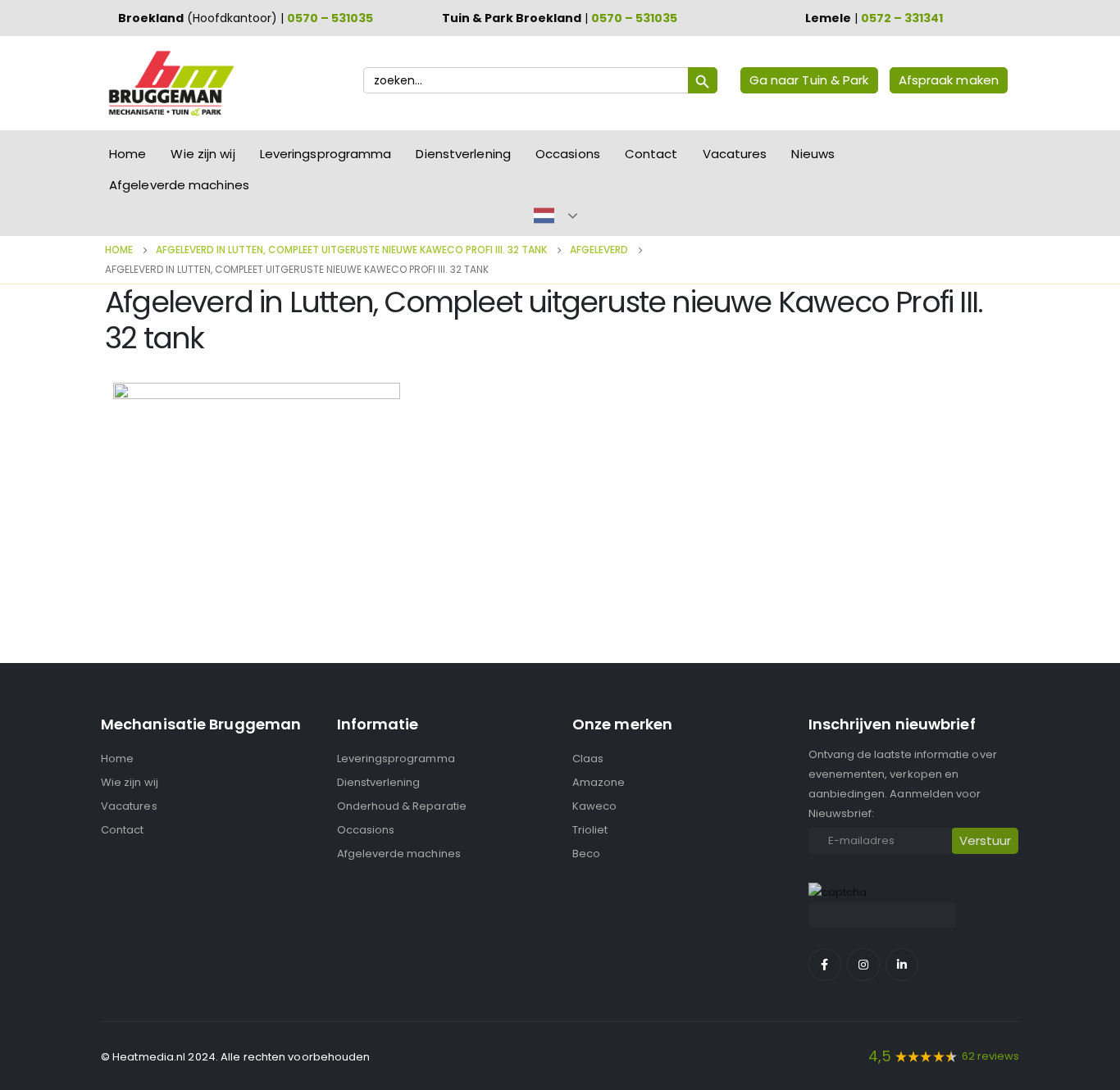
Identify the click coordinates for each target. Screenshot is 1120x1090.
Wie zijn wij (202, 153)
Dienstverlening (463, 153)
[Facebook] (824, 964)
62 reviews (990, 1056)
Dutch (544, 215)
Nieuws (813, 153)
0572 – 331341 (902, 18)
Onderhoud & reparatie (402, 806)
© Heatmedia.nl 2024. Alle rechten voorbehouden (236, 1057)
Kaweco (594, 806)
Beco (586, 853)
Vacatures (735, 153)
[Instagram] (863, 964)
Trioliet (590, 830)
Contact (651, 153)
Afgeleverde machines (179, 184)
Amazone (598, 782)
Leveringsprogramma (326, 153)
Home (127, 153)
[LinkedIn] (902, 964)
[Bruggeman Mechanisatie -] (170, 83)
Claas (587, 758)
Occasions (567, 153)
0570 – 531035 (330, 18)
